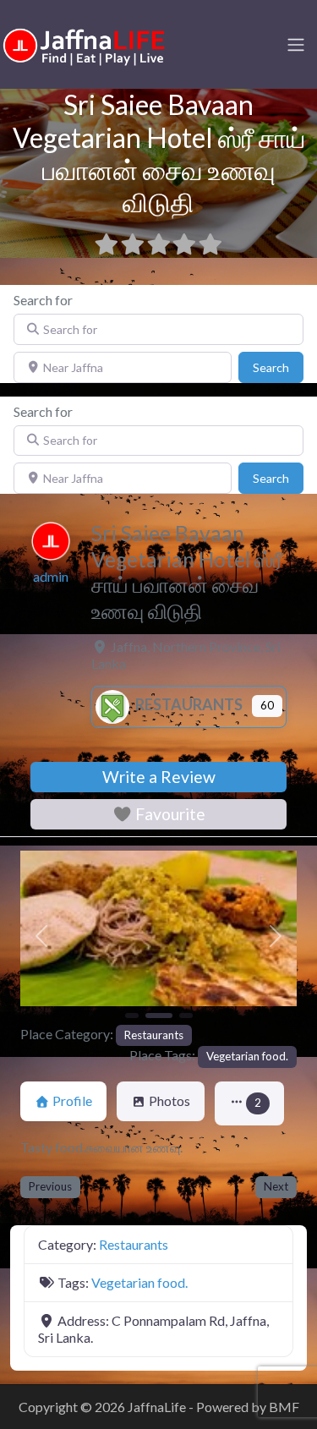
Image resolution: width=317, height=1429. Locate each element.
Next (276, 1186)
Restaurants (188, 704)
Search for (43, 300)
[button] (41, 936)
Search (278, 367)
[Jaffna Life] (84, 43)
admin (50, 576)
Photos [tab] (169, 1100)
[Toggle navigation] (296, 45)
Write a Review (159, 776)
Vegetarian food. (247, 1056)
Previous (50, 1186)
